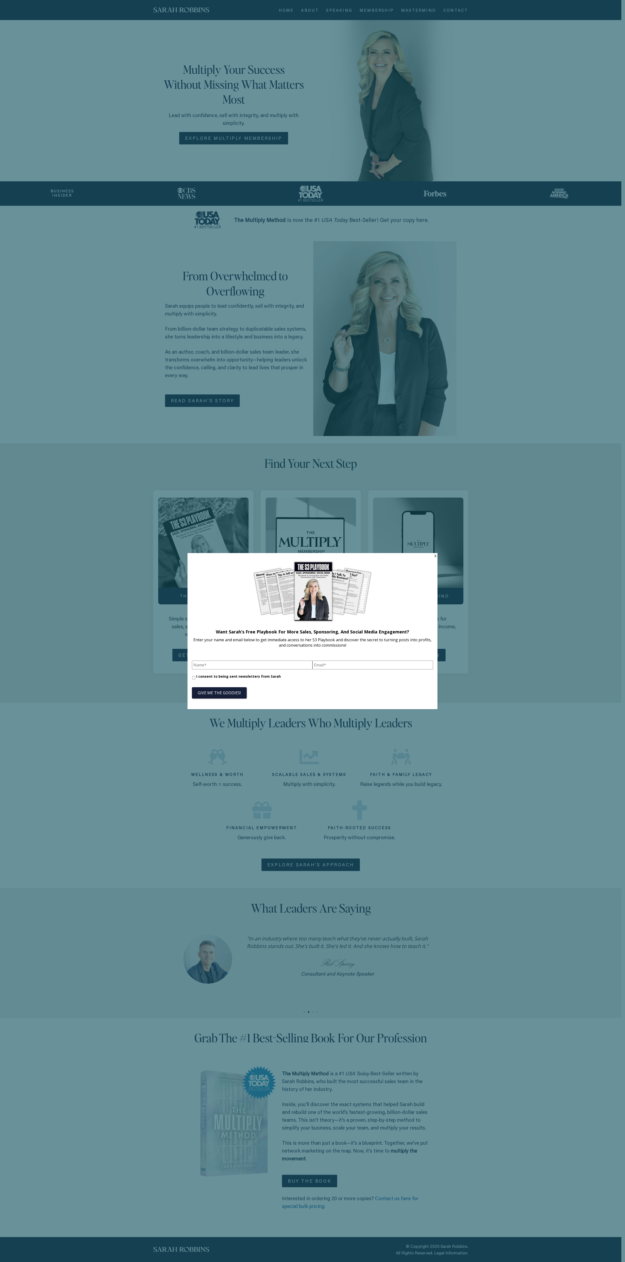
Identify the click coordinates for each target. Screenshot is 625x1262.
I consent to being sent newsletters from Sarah (238, 676)
